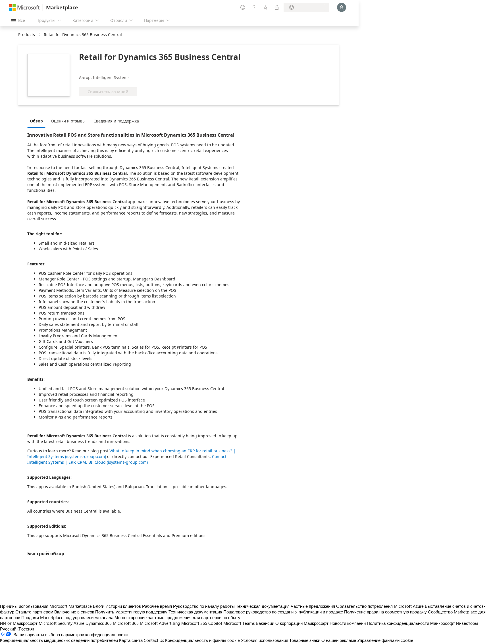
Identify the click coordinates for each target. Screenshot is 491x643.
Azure (79, 623)
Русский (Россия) (17, 629)
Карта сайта (131, 640)
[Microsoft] (24, 7)
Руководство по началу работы (204, 606)
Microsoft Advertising (160, 623)
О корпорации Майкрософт (301, 623)
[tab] (37, 121)
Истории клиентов (123, 606)
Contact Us (154, 640)
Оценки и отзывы (68, 121)
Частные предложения (313, 606)
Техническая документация (263, 606)
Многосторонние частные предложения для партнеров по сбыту (177, 617)
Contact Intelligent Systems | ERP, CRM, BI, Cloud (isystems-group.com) (126, 459)
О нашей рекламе (338, 640)
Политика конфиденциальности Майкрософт (411, 623)
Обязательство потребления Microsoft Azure (380, 606)
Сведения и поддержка (116, 121)
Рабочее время (157, 606)
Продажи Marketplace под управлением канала (67, 617)
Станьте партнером (34, 612)
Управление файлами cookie (385, 640)
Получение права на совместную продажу (385, 612)
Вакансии (265, 623)
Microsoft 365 (126, 623)
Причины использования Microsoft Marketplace (46, 606)
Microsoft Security (55, 623)
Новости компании (348, 623)
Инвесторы (467, 623)
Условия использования (264, 640)
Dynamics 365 (99, 623)
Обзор (36, 121)
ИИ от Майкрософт (19, 623)
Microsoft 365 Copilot (201, 623)
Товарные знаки (304, 640)
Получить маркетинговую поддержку (131, 612)
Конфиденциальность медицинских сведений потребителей (59, 640)
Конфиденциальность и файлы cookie (202, 640)
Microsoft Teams (239, 623)
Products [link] (26, 34)
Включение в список (74, 612)
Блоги (98, 606)
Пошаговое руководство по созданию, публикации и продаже (283, 612)
